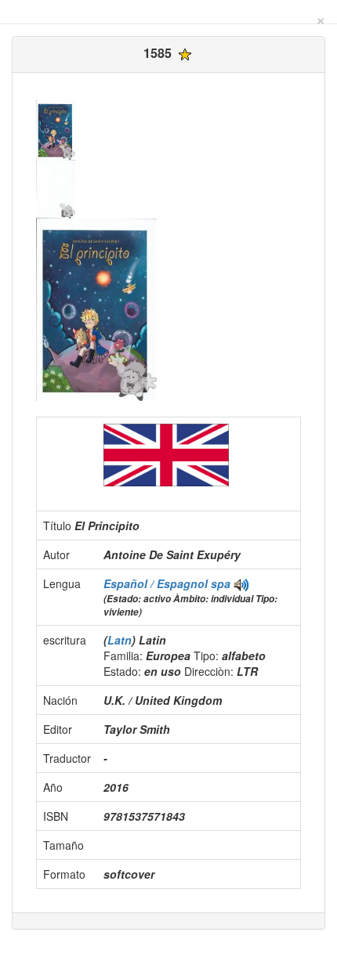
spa (220, 583)
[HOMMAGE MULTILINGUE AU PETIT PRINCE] (241, 583)
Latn (119, 640)
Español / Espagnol (157, 583)
